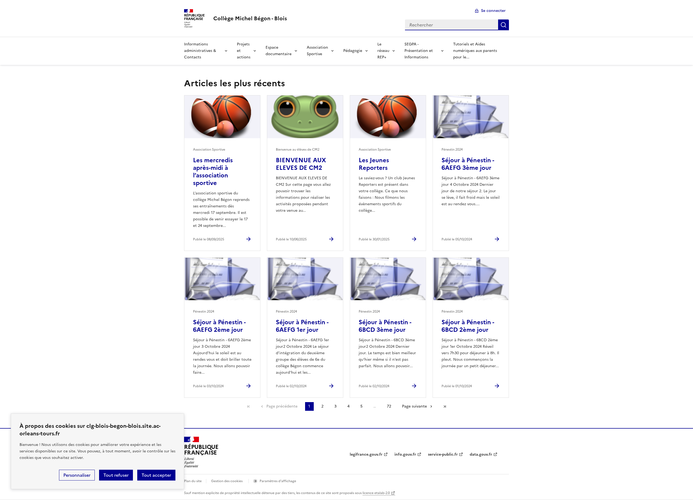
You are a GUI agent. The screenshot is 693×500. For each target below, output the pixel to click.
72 (389, 406)
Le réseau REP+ (383, 50)
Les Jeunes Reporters (374, 164)
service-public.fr (443, 454)
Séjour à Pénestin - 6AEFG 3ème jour (468, 164)
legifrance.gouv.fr (366, 454)
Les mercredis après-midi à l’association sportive (213, 171)
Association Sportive (317, 51)
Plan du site (193, 481)
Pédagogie (352, 51)
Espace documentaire (279, 51)
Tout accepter (156, 475)
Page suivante (414, 406)
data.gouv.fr (481, 454)
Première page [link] (248, 406)
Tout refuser (116, 475)
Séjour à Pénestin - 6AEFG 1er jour (302, 326)
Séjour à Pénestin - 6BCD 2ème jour (468, 326)
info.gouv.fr (405, 454)
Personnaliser (76, 475)
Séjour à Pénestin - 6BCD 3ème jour (385, 326)
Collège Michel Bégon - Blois (250, 18)
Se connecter (493, 11)
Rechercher (503, 24)
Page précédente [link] (282, 406)
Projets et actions (243, 50)
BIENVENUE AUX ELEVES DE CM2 (301, 164)
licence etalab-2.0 (376, 493)
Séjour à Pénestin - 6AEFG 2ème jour (219, 326)
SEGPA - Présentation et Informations (418, 50)
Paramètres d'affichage (278, 481)
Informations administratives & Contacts (200, 50)
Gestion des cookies (227, 481)
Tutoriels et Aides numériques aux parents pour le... (475, 50)
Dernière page (444, 406)
